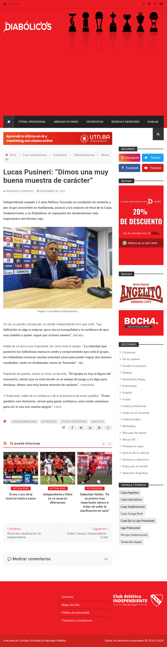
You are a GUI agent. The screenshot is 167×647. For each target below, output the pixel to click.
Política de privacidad (75, 612)
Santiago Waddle (55, 640)
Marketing (128, 426)
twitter (155, 158)
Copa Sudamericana (35, 154)
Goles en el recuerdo (135, 412)
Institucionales (131, 419)
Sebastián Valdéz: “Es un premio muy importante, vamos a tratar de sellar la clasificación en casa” (94, 502)
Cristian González (30, 640)
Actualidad (21, 488)
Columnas (128, 352)
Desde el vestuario (134, 365)
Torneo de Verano (131, 542)
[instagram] (143, 4)
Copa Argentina (130, 492)
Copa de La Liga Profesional (137, 520)
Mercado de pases (66, 121)
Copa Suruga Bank (132, 513)
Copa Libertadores (131, 499)
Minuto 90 (98, 421)
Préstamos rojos (132, 446)
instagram (132, 158)
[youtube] (161, 4)
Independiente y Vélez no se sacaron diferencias (58, 498)
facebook (132, 168)
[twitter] (149, 4)
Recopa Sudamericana (134, 534)
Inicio (13, 154)
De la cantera (131, 359)
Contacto (13, 4)
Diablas (153, 121)
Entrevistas (95, 121)
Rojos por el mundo (135, 466)
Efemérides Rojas (133, 379)
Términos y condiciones (77, 620)
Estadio (127, 392)
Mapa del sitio (71, 604)
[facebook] (155, 4)
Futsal (126, 399)
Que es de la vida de (135, 452)
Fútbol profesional (32, 121)
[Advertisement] (83, 85)
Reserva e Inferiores (125, 121)
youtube (155, 168)
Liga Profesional (130, 527)
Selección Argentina (135, 473)
